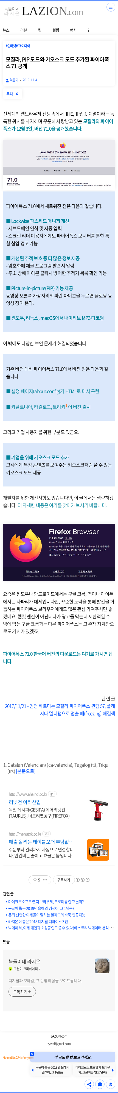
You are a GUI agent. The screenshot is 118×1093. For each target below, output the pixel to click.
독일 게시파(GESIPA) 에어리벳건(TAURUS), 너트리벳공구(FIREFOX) (39, 812)
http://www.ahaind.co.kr (28, 794)
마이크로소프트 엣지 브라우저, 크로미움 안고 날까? (45, 901)
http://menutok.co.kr (25, 833)
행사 (73, 30)
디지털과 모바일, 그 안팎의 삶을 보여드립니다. (45, 980)
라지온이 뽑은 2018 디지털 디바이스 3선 (38, 921)
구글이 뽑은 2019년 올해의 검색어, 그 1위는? (41, 908)
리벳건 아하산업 (25, 802)
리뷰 (23, 30)
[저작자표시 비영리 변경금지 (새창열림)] (82, 880)
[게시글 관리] (45, 880)
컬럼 (55, 30)
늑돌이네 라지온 (24, 961)
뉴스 (6, 30)
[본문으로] (25, 770)
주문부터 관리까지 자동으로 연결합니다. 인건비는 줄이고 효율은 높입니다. (41, 852)
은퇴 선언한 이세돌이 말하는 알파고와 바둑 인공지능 (46, 914)
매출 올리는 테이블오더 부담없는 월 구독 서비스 (41, 842)
